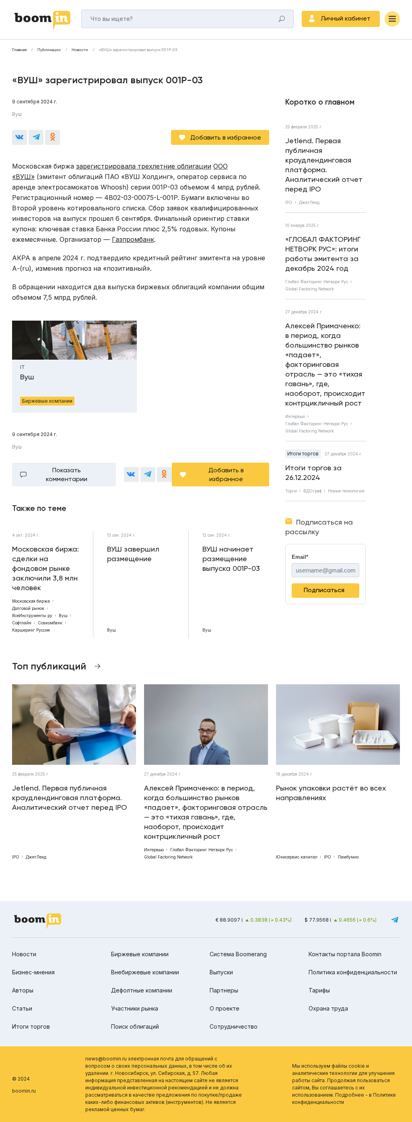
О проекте (224, 1008)
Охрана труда (328, 1008)
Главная (19, 50)
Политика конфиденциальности (353, 972)
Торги (291, 491)
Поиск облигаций (135, 1026)
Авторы (22, 990)
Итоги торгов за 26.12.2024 (313, 472)
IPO (289, 202)
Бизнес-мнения (33, 972)
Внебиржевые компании (145, 972)
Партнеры (224, 990)
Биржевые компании (140, 954)
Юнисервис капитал (296, 857)
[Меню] (392, 19)
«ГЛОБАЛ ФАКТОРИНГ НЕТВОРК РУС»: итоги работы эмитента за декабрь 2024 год (323, 253)
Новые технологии (346, 491)
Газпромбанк (133, 239)
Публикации (49, 50)
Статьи (22, 1008)
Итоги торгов (303, 454)
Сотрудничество (234, 1026)
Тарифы (319, 990)
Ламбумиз (348, 857)
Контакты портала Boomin (345, 954)
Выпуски (221, 972)
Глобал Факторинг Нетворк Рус (316, 282)
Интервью (295, 416)
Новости (80, 50)
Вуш (17, 114)
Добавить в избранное (225, 137)
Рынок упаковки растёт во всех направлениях (331, 793)
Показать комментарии (66, 474)
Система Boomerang (238, 954)
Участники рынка (134, 1008)
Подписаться (324, 590)
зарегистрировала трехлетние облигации (143, 166)
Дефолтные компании (141, 990)
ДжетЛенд (309, 202)
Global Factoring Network (309, 289)
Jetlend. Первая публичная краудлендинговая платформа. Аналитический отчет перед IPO (324, 164)
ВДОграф (312, 491)
